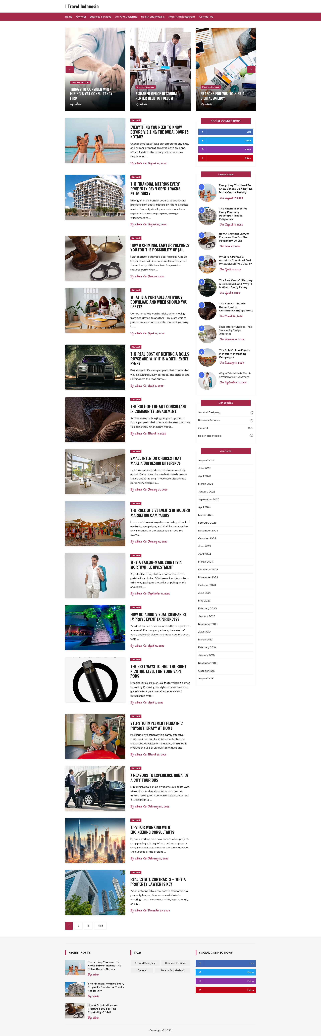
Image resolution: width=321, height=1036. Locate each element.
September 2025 (208, 499)
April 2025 (204, 507)
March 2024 (205, 561)
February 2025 (207, 522)
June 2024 (204, 546)
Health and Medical (153, 16)
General (81, 16)
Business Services (100, 16)
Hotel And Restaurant (182, 16)
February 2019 (207, 647)
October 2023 (207, 585)
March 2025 (205, 515)
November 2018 (207, 663)
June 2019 (204, 632)
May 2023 (204, 600)
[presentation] (70, 69)
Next (100, 926)
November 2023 (208, 577)
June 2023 (204, 593)
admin (78, 104)
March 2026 (205, 483)
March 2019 (205, 639)
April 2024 (204, 554)
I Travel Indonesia (82, 6)
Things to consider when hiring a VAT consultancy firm (91, 93)
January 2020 (207, 616)
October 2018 (206, 671)
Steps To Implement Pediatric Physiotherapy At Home (156, 725)
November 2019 (207, 624)
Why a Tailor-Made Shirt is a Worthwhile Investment (156, 564)
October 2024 (207, 538)
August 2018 (205, 678)
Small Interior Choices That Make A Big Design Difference (155, 460)
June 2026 (204, 468)
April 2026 (204, 476)
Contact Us (206, 16)
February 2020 (207, 608)
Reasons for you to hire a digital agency (222, 95)
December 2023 (208, 569)
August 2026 (206, 460)
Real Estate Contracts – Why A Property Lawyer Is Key (158, 881)
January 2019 (206, 655)
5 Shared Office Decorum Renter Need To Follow (156, 95)
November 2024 (208, 530)
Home (68, 16)
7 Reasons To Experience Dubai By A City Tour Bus (159, 777)
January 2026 (206, 491)
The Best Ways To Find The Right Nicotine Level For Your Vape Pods (158, 671)
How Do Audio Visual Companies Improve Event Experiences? (158, 616)
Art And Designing (126, 16)
